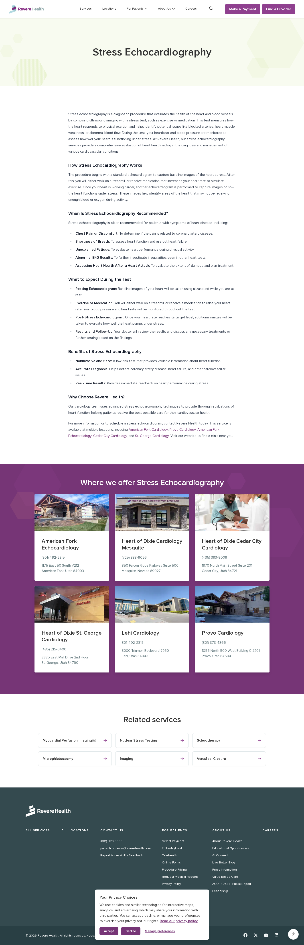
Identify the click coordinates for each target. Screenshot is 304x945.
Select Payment (173, 841)
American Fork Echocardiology (60, 544)
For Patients (174, 830)
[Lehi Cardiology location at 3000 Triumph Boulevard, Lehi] (152, 604)
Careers (191, 8)
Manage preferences (160, 931)
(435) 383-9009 (214, 557)
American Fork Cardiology (148, 429)
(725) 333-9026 (134, 557)
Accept (109, 931)
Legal (93, 935)
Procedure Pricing (174, 869)
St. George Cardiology (152, 436)
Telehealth (169, 855)
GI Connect (220, 855)
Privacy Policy (171, 884)
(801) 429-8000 (111, 841)
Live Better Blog (223, 862)
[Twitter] (256, 935)
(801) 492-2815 (53, 557)
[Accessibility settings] (293, 934)
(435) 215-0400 (54, 649)
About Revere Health (227, 841)
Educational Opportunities (230, 848)
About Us (221, 830)
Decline (131, 931)
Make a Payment (242, 9)
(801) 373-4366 (214, 642)
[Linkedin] (276, 935)
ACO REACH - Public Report (231, 884)
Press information (224, 869)
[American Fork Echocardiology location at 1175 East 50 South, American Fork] (71, 512)
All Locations (75, 830)
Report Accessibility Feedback (121, 855)
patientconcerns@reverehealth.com (125, 848)
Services (85, 8)
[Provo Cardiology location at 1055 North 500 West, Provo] (232, 604)
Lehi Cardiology (140, 633)
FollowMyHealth (173, 848)
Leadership (220, 891)
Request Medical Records (180, 877)
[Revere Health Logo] (26, 9)
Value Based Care (225, 877)
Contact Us (112, 830)
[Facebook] (245, 935)
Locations (109, 8)
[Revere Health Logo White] (152, 811)
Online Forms (171, 862)
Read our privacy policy (179, 921)
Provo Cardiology (183, 429)
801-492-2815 (133, 642)
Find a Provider (278, 9)
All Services (38, 830)
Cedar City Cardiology (110, 436)
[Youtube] (266, 935)
